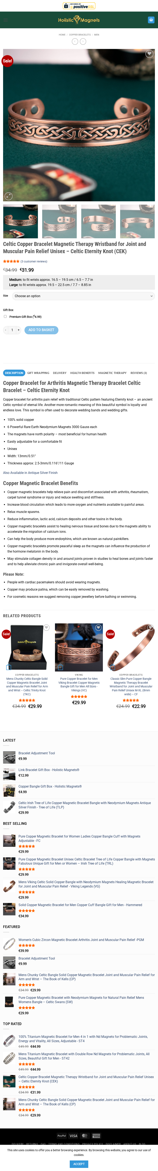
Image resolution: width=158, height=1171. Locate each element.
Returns (32, 1144)
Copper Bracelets (80, 34)
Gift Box (8, 310)
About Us (129, 1144)
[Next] (146, 125)
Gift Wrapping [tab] (38, 373)
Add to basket (42, 330)
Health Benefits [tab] (82, 373)
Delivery (18, 1144)
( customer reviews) (34, 261)
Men (96, 34)
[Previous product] (83, 41)
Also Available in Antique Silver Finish (30, 473)
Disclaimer (113, 1144)
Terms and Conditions (63, 1144)
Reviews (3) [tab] (139, 373)
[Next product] (75, 41)
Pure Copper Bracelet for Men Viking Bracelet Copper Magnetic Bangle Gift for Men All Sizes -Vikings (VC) (79, 684)
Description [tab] (14, 373)
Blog (142, 1144)
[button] (5, 20)
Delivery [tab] (59, 373)
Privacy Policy (92, 1144)
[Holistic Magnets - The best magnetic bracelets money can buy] (79, 20)
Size (5, 295)
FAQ (43, 1144)
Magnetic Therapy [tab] (112, 373)
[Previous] (11, 125)
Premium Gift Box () (25, 317)
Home (62, 34)
